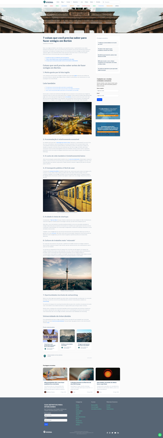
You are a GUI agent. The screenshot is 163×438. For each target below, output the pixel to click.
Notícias (78, 424)
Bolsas (77, 405)
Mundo (77, 418)
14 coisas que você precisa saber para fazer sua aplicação (59, 87)
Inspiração (78, 412)
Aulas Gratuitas (110, 409)
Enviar (46, 424)
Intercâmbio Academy (96, 409)
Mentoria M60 (94, 405)
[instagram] (109, 432)
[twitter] (112, 432)
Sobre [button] (91, 2)
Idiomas (78, 407)
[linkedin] (118, 432)
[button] (64, 2)
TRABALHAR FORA (109, 5)
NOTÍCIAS (117, 5)
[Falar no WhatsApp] (160, 435)
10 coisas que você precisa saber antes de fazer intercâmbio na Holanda (62, 88)
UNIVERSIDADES (64, 5)
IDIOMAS (51, 5)
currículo (53, 233)
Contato (98, 2)
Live (82, 2)
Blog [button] (62, 2)
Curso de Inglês (94, 407)
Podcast (108, 407)
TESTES (78, 5)
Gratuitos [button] (75, 2)
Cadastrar (100, 99)
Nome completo (100, 88)
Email (98, 93)
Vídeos (86, 2)
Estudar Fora (79, 420)
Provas (77, 409)
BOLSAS (45, 5)
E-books (108, 405)
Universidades (79, 411)
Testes (77, 414)
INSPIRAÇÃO (72, 5)
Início (58, 2)
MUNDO (94, 5)
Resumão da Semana (80, 416)
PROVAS (57, 5)
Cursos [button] (68, 2)
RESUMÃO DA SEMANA (86, 5)
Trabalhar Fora (79, 422)
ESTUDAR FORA (101, 5)
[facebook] (107, 432)
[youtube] (115, 432)
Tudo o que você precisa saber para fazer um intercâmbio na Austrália (62, 90)
